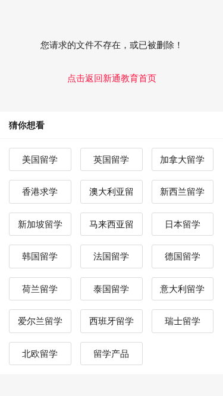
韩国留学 (40, 256)
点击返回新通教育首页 (111, 78)
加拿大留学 (182, 159)
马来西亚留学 (111, 227)
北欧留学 (40, 354)
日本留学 (182, 224)
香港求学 (40, 191)
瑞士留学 (182, 321)
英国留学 (111, 159)
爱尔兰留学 (40, 321)
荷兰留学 (40, 289)
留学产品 (111, 354)
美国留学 (40, 159)
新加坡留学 (40, 224)
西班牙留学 (111, 321)
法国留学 (111, 256)
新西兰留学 (182, 191)
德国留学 (182, 256)
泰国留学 (111, 289)
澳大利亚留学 (111, 195)
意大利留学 (182, 289)
